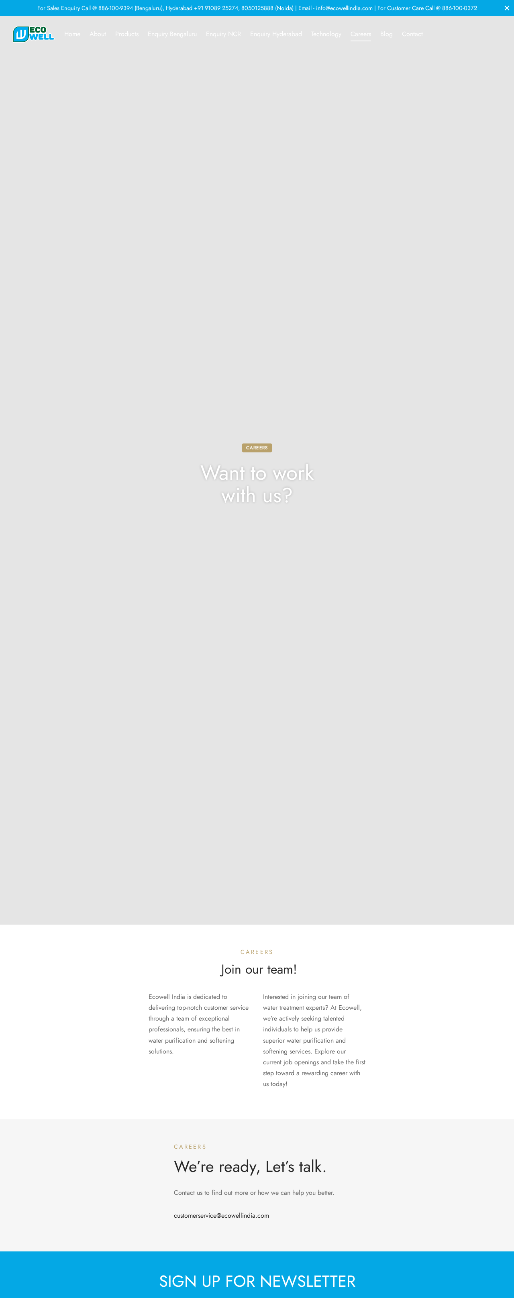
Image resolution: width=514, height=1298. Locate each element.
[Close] (507, 8)
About (98, 34)
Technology (326, 34)
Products (127, 34)
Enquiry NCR (223, 34)
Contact (412, 34)
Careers (361, 34)
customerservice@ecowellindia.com (221, 1215)
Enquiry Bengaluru (172, 34)
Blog (386, 34)
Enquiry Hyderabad (276, 34)
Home (72, 34)
